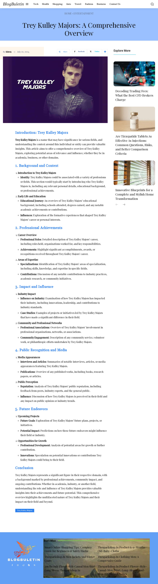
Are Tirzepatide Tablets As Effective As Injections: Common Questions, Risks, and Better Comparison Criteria (133, 144)
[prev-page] (117, 204)
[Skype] (29, 565)
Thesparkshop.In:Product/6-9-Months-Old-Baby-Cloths (122, 549)
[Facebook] (12, 565)
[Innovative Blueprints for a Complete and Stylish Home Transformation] (134, 172)
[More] (105, 51)
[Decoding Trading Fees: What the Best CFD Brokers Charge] (134, 73)
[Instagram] (18, 565)
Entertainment (84, 13)
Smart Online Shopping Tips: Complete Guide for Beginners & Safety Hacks (68, 549)
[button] (151, 4)
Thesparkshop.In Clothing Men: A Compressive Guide (118, 558)
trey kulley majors (24, 510)
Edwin (8, 52)
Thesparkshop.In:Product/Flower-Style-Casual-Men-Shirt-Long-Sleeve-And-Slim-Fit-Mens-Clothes (122, 570)
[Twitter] (34, 565)
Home (68, 13)
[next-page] (124, 204)
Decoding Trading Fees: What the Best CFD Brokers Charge (134, 95)
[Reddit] (23, 565)
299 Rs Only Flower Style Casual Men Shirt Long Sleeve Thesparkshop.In (70, 568)
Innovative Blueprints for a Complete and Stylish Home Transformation (134, 194)
